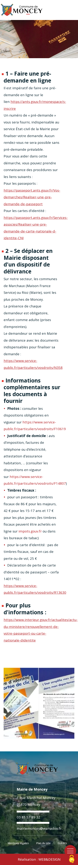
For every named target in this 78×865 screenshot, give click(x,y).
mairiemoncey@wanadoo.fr (39, 828)
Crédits (62, 843)
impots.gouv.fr (30, 531)
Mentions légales (18, 843)
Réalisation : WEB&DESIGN (39, 859)
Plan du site (43, 843)
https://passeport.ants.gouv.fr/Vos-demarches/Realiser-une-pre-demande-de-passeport (32, 197)
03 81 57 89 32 (28, 817)
